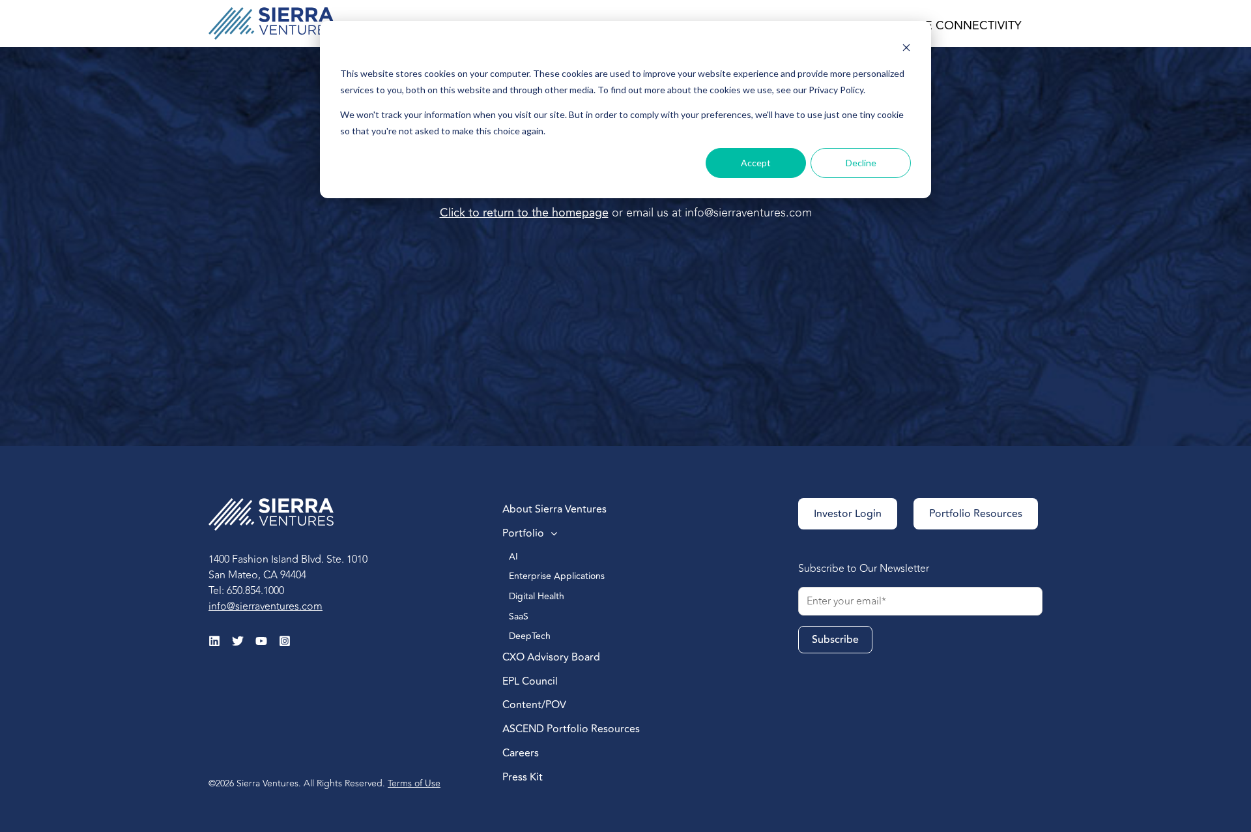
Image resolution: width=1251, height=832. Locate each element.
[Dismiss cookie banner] (906, 49)
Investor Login (848, 514)
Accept (756, 162)
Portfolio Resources (975, 514)
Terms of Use (414, 783)
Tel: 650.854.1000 (246, 591)
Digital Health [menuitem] (538, 596)
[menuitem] (600, 510)
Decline (861, 162)
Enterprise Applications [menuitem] (558, 576)
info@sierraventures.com (748, 212)
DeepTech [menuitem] (531, 636)
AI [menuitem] (515, 556)
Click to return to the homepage (524, 212)
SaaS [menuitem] (518, 616)
